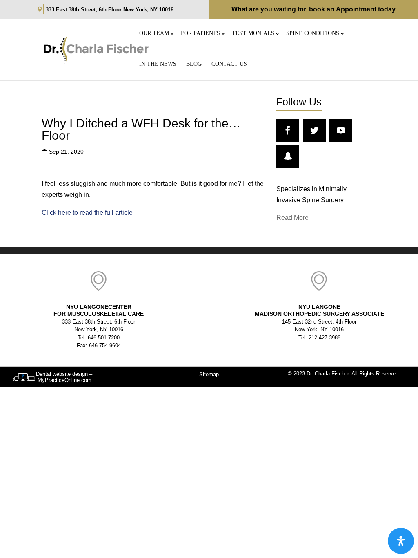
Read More (292, 217)
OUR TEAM (154, 33)
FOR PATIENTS (200, 33)
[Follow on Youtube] (340, 130)
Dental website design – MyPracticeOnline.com (64, 377)
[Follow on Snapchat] (287, 156)
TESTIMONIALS (253, 33)
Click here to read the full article (87, 212)
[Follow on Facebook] (287, 130)
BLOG (194, 64)
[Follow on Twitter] (314, 130)
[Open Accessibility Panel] (401, 541)
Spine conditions (312, 33)
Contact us (229, 64)
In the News (157, 64)
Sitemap (209, 374)
